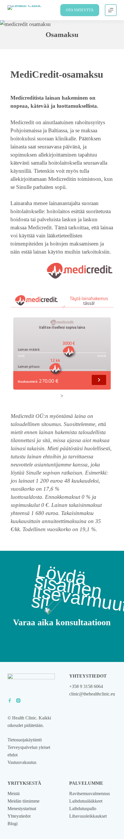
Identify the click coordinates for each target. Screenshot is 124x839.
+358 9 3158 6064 (86, 686)
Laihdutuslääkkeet (85, 801)
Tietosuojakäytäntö (24, 739)
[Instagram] (18, 700)
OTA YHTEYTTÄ (79, 10)
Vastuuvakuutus (21, 762)
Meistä (13, 793)
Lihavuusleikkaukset (88, 816)
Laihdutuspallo (82, 808)
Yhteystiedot (19, 816)
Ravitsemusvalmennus (89, 793)
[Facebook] (9, 700)
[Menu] (111, 10)
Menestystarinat (21, 808)
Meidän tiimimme (23, 801)
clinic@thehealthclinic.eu (92, 693)
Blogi (12, 823)
